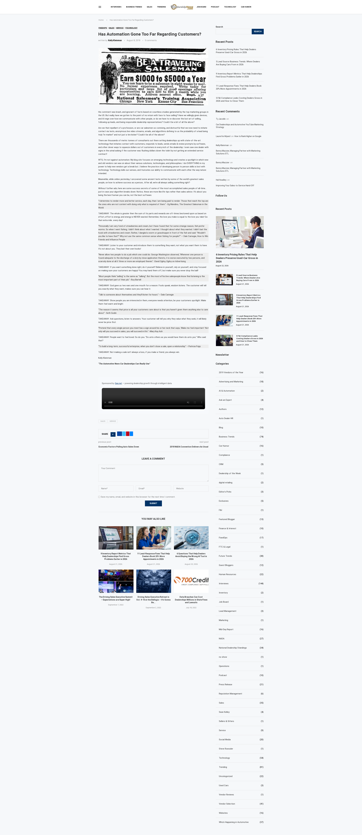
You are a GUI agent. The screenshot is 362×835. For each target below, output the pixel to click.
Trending (161, 7)
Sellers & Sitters (241, 721)
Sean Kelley (241, 712)
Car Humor (246, 7)
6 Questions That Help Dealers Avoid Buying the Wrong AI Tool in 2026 (191, 556)
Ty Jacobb (221, 119)
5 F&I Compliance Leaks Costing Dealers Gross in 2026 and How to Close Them (239, 99)
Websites (241, 813)
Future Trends (241, 556)
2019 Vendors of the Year (241, 372)
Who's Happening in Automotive (241, 822)
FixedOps (241, 537)
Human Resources (241, 574)
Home (101, 20)
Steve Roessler (241, 748)
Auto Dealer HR (241, 418)
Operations (241, 666)
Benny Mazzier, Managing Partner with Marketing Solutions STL (238, 152)
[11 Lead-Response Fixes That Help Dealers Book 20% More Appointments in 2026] (153, 537)
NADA (241, 638)
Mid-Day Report (241, 629)
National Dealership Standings (241, 648)
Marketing (241, 620)
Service (113, 421)
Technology (230, 7)
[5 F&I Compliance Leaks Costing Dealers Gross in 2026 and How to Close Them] (224, 340)
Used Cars (241, 785)
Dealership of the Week (241, 473)
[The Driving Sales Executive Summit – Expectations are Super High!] (116, 581)
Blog (241, 427)
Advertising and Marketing (241, 381)
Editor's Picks (241, 491)
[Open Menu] (100, 7)
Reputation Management (241, 693)
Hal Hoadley (221, 180)
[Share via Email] (131, 433)
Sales (149, 7)
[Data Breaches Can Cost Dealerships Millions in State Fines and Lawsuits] (191, 581)
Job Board (201, 7)
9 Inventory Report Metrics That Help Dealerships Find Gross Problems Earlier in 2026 (116, 556)
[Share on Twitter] (124, 433)
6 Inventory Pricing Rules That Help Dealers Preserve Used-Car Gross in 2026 (236, 51)
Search (219, 27)
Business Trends (134, 7)
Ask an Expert (241, 400)
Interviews (116, 7)
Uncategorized (241, 776)
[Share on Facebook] (119, 433)
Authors (241, 409)
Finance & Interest (241, 528)
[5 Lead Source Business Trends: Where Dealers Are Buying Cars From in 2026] (224, 279)
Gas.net (118, 383)
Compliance (241, 455)
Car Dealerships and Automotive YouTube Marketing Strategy (239, 125)
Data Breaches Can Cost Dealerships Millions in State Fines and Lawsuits (191, 600)
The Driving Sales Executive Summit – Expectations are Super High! (115, 598)
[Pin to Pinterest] (127, 433)
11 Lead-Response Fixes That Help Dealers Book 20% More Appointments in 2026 (153, 556)
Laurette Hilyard (223, 136)
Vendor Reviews (241, 794)
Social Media (241, 739)
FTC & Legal (241, 547)
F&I (241, 510)
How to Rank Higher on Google (247, 136)
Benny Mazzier (222, 162)
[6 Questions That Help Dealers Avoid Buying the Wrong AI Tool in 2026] (191, 537)
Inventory (241, 592)
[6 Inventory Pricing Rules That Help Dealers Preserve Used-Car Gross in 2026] (240, 232)
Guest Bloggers (241, 565)
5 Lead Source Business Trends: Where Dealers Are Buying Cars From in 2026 (238, 63)
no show (241, 657)
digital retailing (241, 482)
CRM (241, 464)
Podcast (215, 7)
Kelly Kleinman (115, 40)
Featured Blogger (241, 519)
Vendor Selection (241, 804)
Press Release (241, 684)
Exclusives (241, 501)
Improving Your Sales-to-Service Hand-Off (235, 185)
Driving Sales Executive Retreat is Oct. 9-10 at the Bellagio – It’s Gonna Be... (153, 600)
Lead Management (241, 611)
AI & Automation (241, 391)
